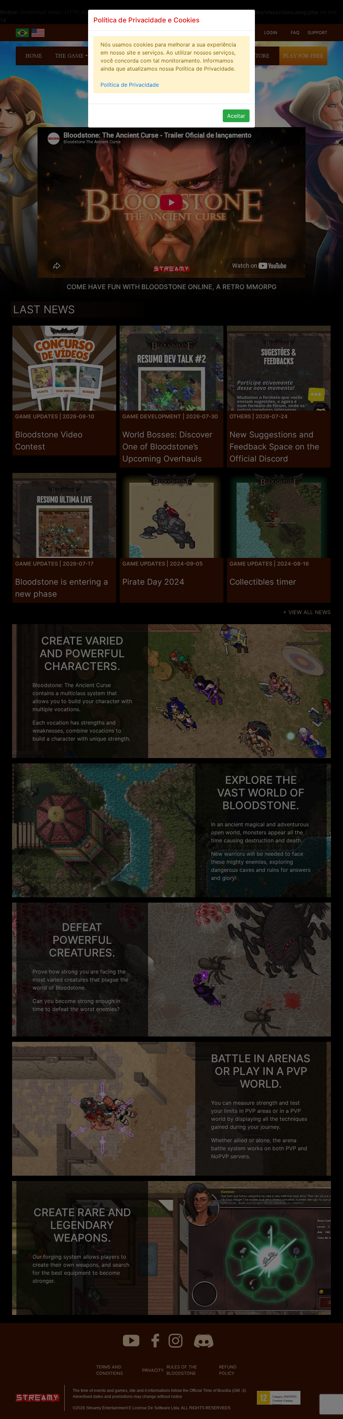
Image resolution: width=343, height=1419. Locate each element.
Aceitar (236, 115)
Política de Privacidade (129, 84)
